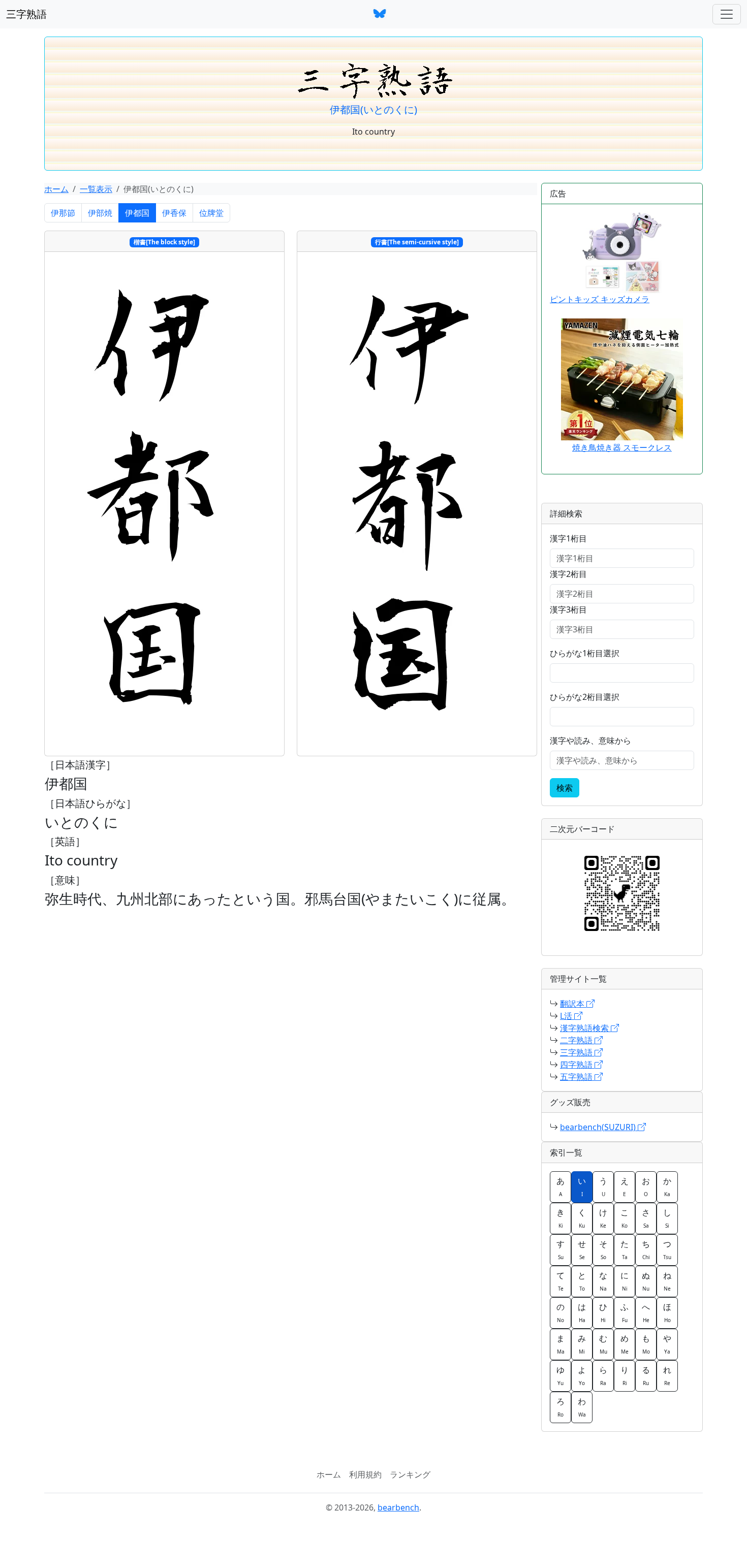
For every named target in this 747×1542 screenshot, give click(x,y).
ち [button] (646, 1249)
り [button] (624, 1375)
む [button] (603, 1344)
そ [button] (603, 1249)
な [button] (603, 1281)
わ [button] (582, 1407)
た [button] (624, 1249)
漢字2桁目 (568, 574)
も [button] (646, 1344)
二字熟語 (577, 1040)
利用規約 (365, 1474)
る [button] (646, 1375)
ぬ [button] (646, 1281)
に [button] (624, 1281)
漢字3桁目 (568, 609)
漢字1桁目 (568, 538)
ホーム (56, 189)
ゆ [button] (560, 1375)
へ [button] (646, 1312)
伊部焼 (100, 212)
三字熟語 (26, 14)
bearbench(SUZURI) (599, 1127)
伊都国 (137, 212)
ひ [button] (603, 1312)
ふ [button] (624, 1312)
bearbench (398, 1507)
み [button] (582, 1344)
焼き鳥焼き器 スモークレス (622, 447)
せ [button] (582, 1249)
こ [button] (624, 1218)
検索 (564, 787)
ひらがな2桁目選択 (584, 696)
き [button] (560, 1218)
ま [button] (560, 1344)
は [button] (582, 1312)
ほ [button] (667, 1312)
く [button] (582, 1218)
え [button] (624, 1186)
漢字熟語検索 (585, 1028)
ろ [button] (560, 1407)
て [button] (560, 1281)
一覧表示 (96, 189)
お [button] (646, 1186)
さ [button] (646, 1218)
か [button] (667, 1186)
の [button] (560, 1312)
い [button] (582, 1186)
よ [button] (582, 1375)
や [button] (667, 1344)
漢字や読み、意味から (590, 740)
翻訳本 (573, 1003)
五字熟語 (577, 1076)
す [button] (560, 1249)
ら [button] (603, 1375)
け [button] (603, 1218)
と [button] (582, 1281)
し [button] (667, 1218)
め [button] (624, 1344)
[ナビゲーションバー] (726, 14)
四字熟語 (577, 1064)
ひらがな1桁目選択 (584, 653)
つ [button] (667, 1249)
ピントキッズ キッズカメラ (599, 299)
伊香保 (174, 212)
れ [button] (667, 1375)
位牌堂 (211, 212)
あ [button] (560, 1186)
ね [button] (667, 1281)
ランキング (410, 1474)
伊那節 (63, 212)
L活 (567, 1015)
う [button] (603, 1186)
